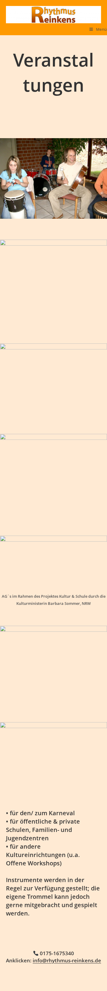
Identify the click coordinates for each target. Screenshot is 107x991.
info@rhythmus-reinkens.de (67, 960)
